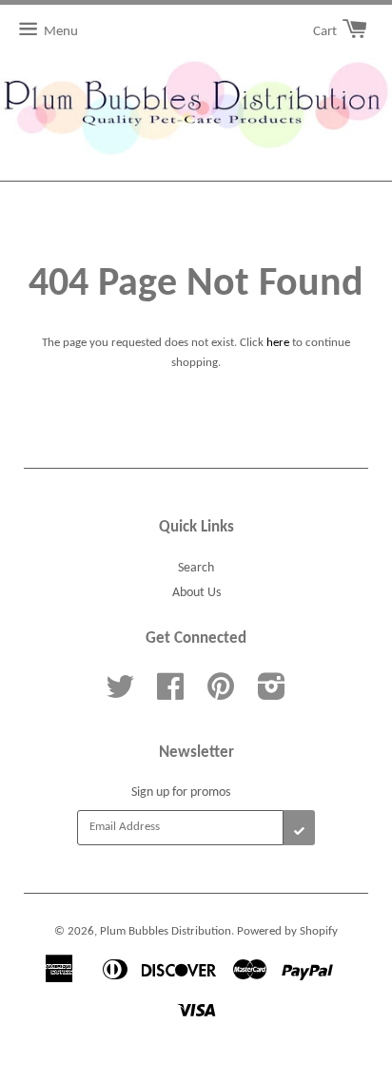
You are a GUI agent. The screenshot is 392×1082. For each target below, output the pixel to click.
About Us (196, 593)
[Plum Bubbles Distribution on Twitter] (120, 694)
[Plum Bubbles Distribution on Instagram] (271, 694)
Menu (61, 32)
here (277, 343)
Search (196, 568)
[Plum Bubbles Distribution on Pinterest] (220, 694)
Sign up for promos (180, 792)
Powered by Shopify (287, 931)
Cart (326, 32)
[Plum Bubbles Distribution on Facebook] (170, 694)
